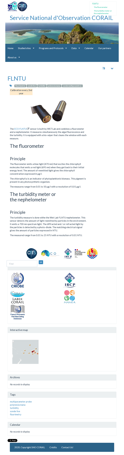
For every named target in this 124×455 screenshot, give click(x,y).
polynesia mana (54, 86)
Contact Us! (67, 447)
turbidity (14, 408)
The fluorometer (101, 7)
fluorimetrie (20, 86)
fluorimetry (15, 414)
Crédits (53, 447)
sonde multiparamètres (72, 86)
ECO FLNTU (20, 128)
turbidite (42, 86)
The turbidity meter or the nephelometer (103, 12)
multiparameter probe (21, 401)
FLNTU (17, 78)
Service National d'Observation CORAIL (61, 17)
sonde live (32, 86)
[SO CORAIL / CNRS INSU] (16, 5)
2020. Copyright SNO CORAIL (29, 447)
